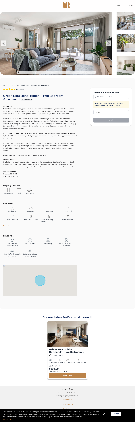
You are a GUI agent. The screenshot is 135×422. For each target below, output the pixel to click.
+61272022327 (67, 408)
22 (94, 72)
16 (72, 72)
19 (83, 72)
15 (69, 72)
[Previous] (3, 43)
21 (90, 72)
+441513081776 (67, 404)
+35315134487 (67, 400)
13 (61, 72)
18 (79, 72)
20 (86, 72)
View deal (67, 375)
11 (54, 72)
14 (65, 72)
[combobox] (120, 5)
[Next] (108, 43)
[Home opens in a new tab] (66, 5)
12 (58, 72)
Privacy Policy (8, 419)
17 (76, 72)
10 (51, 72)
